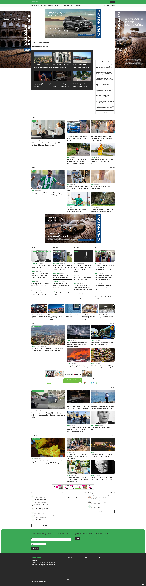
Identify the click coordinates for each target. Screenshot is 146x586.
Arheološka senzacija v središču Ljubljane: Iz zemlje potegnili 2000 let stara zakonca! (78, 456)
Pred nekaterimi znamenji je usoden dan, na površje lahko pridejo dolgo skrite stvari (103, 277)
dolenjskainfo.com (43, 564)
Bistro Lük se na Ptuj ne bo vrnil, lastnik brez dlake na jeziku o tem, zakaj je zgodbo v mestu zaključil (61, 66)
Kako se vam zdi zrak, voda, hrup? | (42, 499)
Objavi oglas (101, 511)
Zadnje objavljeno (100, 61)
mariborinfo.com (44, 562)
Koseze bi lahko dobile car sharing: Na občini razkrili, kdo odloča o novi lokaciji (104, 86)
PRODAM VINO (94, 505)
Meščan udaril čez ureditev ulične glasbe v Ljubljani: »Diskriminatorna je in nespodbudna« (104, 97)
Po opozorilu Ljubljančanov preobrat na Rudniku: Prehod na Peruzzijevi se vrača (102, 161)
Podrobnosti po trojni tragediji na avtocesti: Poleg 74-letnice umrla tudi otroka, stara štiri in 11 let (104, 73)
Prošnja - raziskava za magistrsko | (42, 515)
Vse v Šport (112, 167)
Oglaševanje (102, 561)
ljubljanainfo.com (53, 564)
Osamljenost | (37, 495)
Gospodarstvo (50, 5)
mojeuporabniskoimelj (40, 500)
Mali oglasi (113, 5)
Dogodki (101, 5)
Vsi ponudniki (83, 492)
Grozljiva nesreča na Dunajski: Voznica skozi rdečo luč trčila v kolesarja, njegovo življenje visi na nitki (78, 429)
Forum (108, 5)
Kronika (56, 5)
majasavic (44, 495)
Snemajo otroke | (38, 504)
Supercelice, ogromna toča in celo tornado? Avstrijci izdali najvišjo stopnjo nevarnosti (77, 344)
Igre (105, 5)
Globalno (33, 346)
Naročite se (35, 548)
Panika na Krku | (38, 508)
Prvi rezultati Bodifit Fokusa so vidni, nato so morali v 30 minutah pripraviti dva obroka (78, 188)
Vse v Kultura (112, 435)
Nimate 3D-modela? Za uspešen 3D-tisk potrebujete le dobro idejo (106, 316)
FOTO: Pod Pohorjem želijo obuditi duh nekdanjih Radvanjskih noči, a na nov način (42, 84)
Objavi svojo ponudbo (73, 497)
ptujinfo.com (52, 562)
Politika (45, 5)
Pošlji (77, 538)
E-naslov (33, 537)
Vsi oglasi (112, 492)
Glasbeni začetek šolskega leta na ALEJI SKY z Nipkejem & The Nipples (39, 316)
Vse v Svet (112, 323)
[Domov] (35, 2)
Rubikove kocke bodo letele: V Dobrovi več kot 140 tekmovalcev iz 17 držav (105, 267)
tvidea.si (44, 565)
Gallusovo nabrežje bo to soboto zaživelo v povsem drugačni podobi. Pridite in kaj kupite (77, 479)
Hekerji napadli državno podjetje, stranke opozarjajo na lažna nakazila (62, 285)
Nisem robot (36, 544)
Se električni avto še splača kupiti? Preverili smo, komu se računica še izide (62, 267)
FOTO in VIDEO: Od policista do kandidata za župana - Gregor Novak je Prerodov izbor (40, 275)
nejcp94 (52, 515)
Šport (65, 5)
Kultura (68, 5)
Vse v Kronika (112, 387)
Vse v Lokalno (112, 117)
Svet (41, 5)
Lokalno (33, 5)
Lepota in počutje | (38, 519)
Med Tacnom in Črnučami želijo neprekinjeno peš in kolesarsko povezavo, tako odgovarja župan (76, 161)
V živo (109, 61)
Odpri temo (44, 525)
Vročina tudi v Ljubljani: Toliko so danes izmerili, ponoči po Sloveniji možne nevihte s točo (105, 103)
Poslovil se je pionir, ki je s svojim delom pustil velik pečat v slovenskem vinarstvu (104, 80)
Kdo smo (101, 559)
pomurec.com (34, 564)
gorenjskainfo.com (36, 565)
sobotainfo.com (35, 562)
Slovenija (37, 5)
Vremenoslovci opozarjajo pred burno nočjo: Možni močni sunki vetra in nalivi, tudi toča (83, 297)
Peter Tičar (45, 504)
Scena (72, 5)
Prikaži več (105, 112)
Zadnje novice (78, 5)
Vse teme (56, 492)
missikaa (46, 519)
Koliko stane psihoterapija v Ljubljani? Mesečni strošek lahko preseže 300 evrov (104, 67)
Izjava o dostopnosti (103, 563)
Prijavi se (112, 1)
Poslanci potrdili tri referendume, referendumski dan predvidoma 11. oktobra (40, 292)
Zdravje (60, 5)
